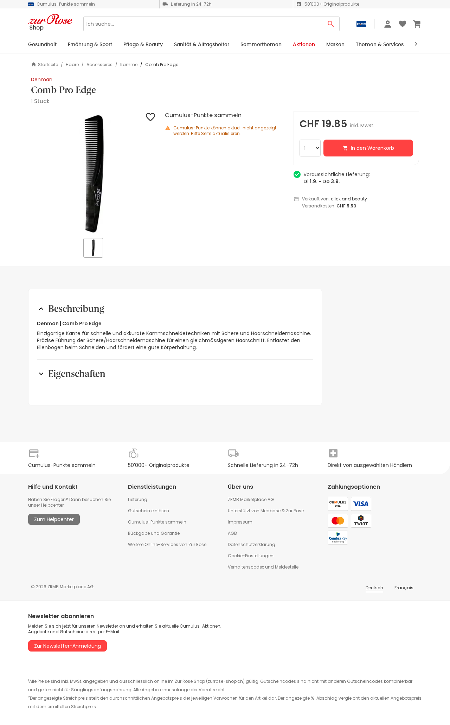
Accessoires (99, 65)
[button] (93, 174)
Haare (72, 65)
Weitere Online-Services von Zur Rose (167, 544)
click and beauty (349, 199)
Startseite (48, 65)
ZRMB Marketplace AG (251, 499)
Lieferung (137, 499)
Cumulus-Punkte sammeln (157, 522)
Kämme (128, 65)
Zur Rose (295, 511)
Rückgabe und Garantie (154, 533)
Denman (41, 79)
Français (403, 588)
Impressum (240, 522)
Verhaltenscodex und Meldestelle (263, 567)
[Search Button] (331, 24)
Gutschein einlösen (148, 511)
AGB (232, 533)
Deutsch (374, 588)
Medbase (271, 511)
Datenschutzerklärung (251, 544)
